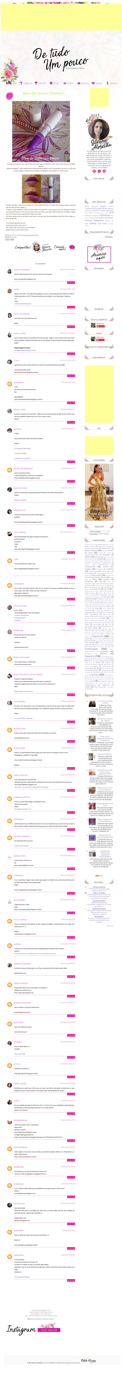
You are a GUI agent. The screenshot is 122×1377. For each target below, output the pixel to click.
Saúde (107, 221)
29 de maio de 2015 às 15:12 (68, 674)
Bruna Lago (19, 409)
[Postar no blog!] (8, 239)
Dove (108, 581)
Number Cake (106, 628)
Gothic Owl (19, 1204)
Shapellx (107, 662)
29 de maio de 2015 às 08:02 (67, 269)
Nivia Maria (19, 900)
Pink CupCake (18, 1277)
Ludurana (88, 610)
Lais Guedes (19, 701)
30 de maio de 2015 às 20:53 (67, 1041)
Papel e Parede (105, 634)
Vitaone (97, 679)
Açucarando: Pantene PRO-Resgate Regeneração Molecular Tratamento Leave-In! (99, 912)
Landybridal (106, 602)
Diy (86, 211)
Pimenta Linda (109, 639)
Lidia (16, 559)
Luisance (97, 610)
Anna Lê (18, 429)
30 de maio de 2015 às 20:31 (68, 1002)
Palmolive (93, 634)
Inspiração (106, 597)
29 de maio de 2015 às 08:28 (67, 289)
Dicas (104, 208)
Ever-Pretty (107, 587)
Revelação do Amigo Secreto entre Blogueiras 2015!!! (105, 772)
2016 (93, 544)
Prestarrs (101, 642)
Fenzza (102, 211)
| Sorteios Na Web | (20, 453)
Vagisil (95, 677)
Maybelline (96, 616)
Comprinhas (90, 566)
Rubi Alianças (107, 661)
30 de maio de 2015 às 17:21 (68, 963)
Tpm (86, 224)
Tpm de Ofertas (106, 670)
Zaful (88, 689)
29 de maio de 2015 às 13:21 (68, 510)
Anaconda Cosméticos (106, 546)
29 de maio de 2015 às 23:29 (67, 855)
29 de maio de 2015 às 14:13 (68, 559)
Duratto (89, 585)
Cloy (86, 563)
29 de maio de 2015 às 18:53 (68, 775)
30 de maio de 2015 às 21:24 (68, 1063)
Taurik (110, 668)
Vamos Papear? (21, 983)
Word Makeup (98, 687)
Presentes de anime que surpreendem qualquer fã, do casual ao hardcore (99, 904)
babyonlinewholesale (91, 555)
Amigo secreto (90, 546)
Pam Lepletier (20, 488)
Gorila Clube (100, 595)
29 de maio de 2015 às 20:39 (67, 797)
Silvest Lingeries (98, 664)
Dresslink (104, 583)
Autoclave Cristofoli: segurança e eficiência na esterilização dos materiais (99, 920)
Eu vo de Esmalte (19, 718)
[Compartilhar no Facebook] (11, 239)
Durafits (111, 583)
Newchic (95, 626)
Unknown (19, 382)
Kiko (112, 599)
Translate (105, 534)
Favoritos (96, 211)
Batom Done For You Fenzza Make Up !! (105, 789)
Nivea (102, 626)
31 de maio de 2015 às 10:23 (68, 1100)
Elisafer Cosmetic (100, 585)
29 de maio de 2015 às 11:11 (68, 428)
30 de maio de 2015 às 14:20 (68, 944)
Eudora (89, 211)
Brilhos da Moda (99, 893)
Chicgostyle (97, 561)
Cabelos (111, 206)
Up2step (89, 677)
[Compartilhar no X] (10, 239)
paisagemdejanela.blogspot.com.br (25, 350)
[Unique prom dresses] (99, 520)
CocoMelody (95, 563)
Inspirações (109, 211)
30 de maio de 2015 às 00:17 (68, 875)
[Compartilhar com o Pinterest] (13, 239)
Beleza (103, 206)
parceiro (87, 636)
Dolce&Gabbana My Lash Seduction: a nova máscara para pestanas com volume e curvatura (99, 896)
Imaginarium (88, 597)
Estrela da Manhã (99, 887)
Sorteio (87, 666)
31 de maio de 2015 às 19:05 (68, 1166)
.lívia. (16, 360)
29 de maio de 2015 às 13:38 (68, 532)
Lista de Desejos (105, 606)
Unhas (92, 223)
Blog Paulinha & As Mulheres (23, 691)
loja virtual (88, 608)
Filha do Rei (18, 953)
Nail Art (107, 624)
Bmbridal (98, 557)
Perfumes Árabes (97, 639)
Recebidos (109, 218)
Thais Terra (19, 748)
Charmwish (88, 561)
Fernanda (19, 630)
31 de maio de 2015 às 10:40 (68, 1120)
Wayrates (109, 681)
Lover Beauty (107, 608)
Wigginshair (105, 685)
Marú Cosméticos (91, 614)
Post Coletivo (99, 218)
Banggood (94, 206)
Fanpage (27, 1277)
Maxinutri (88, 616)
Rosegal (111, 659)
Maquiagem (96, 213)
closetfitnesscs (107, 561)
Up (113, 675)
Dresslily (97, 583)
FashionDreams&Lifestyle (22, 304)
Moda (111, 212)
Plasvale (92, 218)
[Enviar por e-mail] (6, 239)
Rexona (111, 656)
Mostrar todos (110, 925)
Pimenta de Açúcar (99, 909)
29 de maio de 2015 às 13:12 (68, 488)
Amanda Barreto (22, 836)
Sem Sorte (19, 1022)
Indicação (97, 597)
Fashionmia (88, 589)
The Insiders (88, 670)
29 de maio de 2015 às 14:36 (68, 630)
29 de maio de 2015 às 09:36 (67, 360)
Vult (99, 223)
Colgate (87, 564)
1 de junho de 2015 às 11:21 (68, 1230)
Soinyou (109, 664)
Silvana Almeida (16, 235)
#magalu (87, 544)
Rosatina (103, 659)
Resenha (14, 237)
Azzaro (109, 553)
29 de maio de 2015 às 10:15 (68, 382)
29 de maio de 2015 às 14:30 (68, 583)
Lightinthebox (96, 604)
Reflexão (88, 220)
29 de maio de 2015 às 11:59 (68, 468)
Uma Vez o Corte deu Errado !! (105, 702)
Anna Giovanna (93, 548)
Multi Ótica (96, 622)
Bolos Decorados (108, 557)
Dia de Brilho (99, 917)
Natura (87, 626)
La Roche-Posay (103, 601)
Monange (87, 622)
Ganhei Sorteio (90, 593)
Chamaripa (109, 559)
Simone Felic (20, 510)
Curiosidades (89, 573)
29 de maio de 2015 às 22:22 (67, 819)
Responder (71, 282)
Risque (88, 659)
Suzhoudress (106, 666)
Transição (87, 672)
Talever (104, 668)
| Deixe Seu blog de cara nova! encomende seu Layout (39, 953)
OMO (112, 630)
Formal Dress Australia (97, 591)
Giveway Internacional (21, 615)
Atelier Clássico (91, 550)
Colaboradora (106, 563)
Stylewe (95, 666)
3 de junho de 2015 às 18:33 (68, 1255)
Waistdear (101, 681)
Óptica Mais (90, 632)
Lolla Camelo (20, 920)
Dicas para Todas (19, 1054)
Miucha (96, 618)
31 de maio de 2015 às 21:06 (68, 1183)
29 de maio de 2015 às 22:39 (67, 836)
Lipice (95, 606)
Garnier (101, 593)
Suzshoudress (89, 668)
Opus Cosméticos (101, 632)
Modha (109, 620)
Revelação (104, 656)
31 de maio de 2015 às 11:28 (68, 1147)
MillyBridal (111, 616)
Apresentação (106, 548)
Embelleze (90, 587)
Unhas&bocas (20, 1120)
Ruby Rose (88, 662)
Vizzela (87, 681)
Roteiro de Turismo (94, 661)
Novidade (110, 626)
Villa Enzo (89, 679)
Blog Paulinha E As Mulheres (28, 674)
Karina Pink (19, 856)
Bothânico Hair (91, 559)
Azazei (101, 553)
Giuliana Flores (89, 595)
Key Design (105, 599)
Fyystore (109, 591)
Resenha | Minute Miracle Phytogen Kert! (105, 836)
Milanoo (103, 616)
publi (108, 646)
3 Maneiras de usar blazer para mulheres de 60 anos (99, 890)
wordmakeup (110, 687)
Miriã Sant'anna (22, 657)
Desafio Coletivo (100, 577)
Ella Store (110, 585)
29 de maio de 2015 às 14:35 (68, 605)
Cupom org (93, 571)
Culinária (88, 208)
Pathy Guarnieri (22, 314)
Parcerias (105, 215)
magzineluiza (107, 610)
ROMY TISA (96, 659)
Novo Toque (92, 628)
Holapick (109, 595)
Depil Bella (109, 575)
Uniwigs (107, 675)
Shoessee (87, 664)
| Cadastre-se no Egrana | (22, 458)
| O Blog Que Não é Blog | (22, 448)
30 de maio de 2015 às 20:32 (67, 1022)
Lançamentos (96, 603)
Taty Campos (20, 532)
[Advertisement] (58, 17)
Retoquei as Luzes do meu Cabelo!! (105, 720)
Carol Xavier (20, 1084)
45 (72, 247)
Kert (86, 213)
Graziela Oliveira (22, 1003)
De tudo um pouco (36, 1363)
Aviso (112, 550)
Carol (17, 1101)
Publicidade (91, 648)
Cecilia (17, 1064)
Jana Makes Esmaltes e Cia (22, 809)
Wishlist (104, 224)
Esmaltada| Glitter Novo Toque (105, 804)
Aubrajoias (105, 550)
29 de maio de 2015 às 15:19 (68, 701)
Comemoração (103, 565)
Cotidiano (99, 569)
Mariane (18, 1042)
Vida (112, 677)
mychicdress (97, 624)
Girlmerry (108, 593)
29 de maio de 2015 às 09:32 (67, 333)
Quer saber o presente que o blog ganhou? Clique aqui (31, 787)
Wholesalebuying (90, 685)
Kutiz (88, 601)
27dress (99, 545)
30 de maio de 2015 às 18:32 (68, 983)
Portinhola (109, 640)
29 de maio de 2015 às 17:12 (68, 748)
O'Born (106, 630)
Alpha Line (108, 544)
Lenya (16, 289)
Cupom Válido (106, 571)
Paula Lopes (20, 333)
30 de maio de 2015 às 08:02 (67, 899)
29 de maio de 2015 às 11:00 (68, 409)
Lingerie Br (88, 606)
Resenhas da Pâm (99, 901)
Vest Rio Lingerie (104, 677)
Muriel (103, 622)
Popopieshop (99, 640)
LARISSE (17, 944)
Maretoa (97, 612)
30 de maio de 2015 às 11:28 (68, 919)
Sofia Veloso (20, 606)
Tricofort (109, 672)
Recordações (88, 654)
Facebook (17, 620)
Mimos (89, 618)
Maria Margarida (107, 612)
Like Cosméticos (107, 604)
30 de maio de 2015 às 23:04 (67, 1083)
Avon (87, 206)
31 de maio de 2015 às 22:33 (68, 1203)
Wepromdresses (89, 683)
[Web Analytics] (99, 876)
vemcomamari (20, 1147)
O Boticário (95, 215)
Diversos (111, 208)
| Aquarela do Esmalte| (21, 846)
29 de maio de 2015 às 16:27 (68, 728)
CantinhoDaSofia (19, 618)
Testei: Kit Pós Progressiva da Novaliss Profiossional (105, 738)
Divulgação (89, 581)
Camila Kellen (21, 775)
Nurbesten (88, 215)
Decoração (97, 208)
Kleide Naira (20, 729)
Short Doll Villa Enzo (105, 754)
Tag (112, 221)
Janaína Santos (22, 797)
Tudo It (87, 675)
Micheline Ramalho (23, 468)
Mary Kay (104, 213)
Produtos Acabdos (100, 644)
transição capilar (98, 672)
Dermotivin (88, 577)
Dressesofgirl (88, 583)
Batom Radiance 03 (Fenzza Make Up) (105, 820)
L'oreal (95, 601)
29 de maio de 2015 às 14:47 (68, 657)
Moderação (101, 620)
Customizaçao (101, 573)
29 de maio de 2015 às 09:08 (67, 313)
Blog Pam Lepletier (20, 500)
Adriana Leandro (22, 964)
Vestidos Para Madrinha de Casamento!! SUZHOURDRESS (105, 854)
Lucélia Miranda (22, 270)
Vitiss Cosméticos (107, 679)
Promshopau (100, 646)
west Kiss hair (104, 683)
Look (90, 213)
